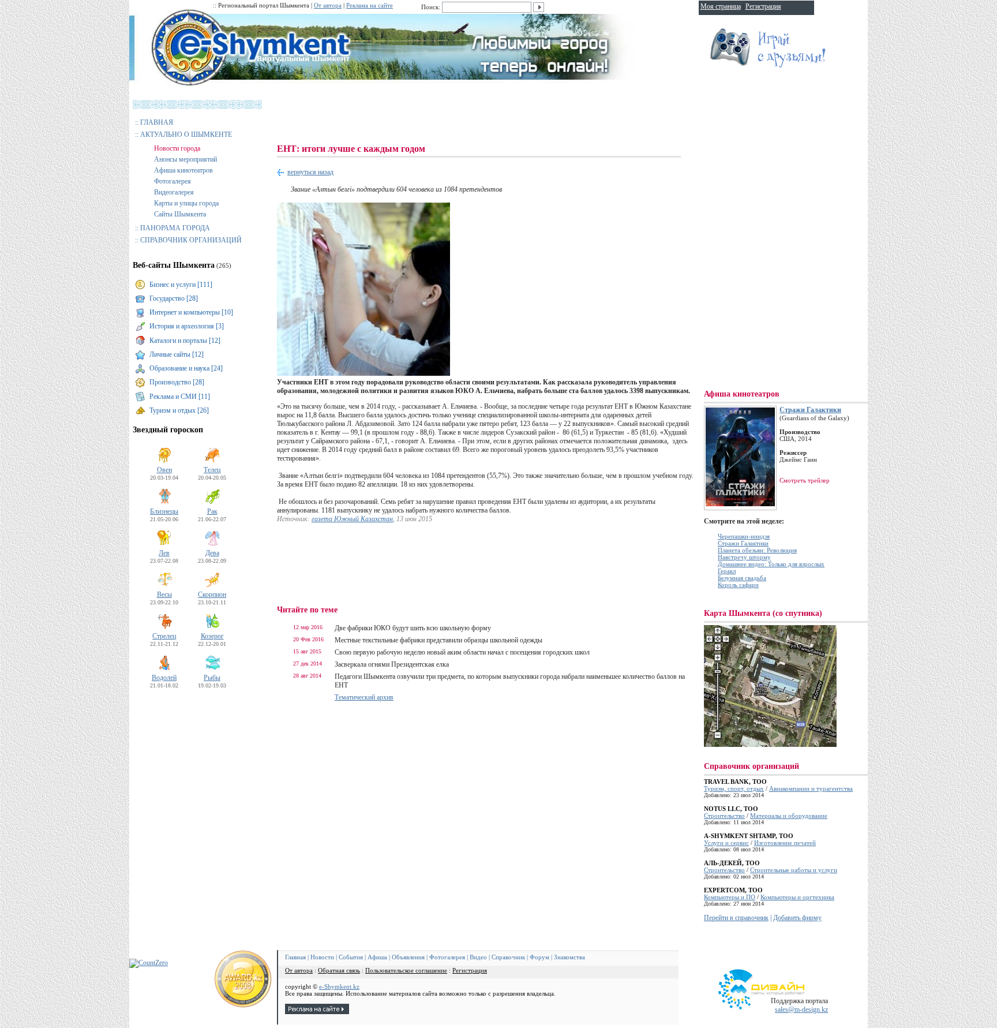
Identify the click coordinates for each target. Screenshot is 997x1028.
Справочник (508, 957)
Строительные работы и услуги (793, 869)
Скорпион (212, 594)
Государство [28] (173, 298)
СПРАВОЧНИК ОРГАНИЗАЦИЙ (191, 240)
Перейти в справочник (736, 918)
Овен (164, 470)
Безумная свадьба (742, 577)
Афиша (377, 957)
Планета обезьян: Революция (757, 550)
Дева (212, 553)
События (351, 957)
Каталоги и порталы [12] (184, 341)
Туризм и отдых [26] (179, 410)
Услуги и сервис (726, 842)
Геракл (727, 570)
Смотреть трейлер (804, 480)
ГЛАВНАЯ (156, 122)
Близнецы (164, 511)
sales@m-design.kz (801, 1009)
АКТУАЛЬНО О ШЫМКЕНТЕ (186, 134)
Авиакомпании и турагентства (811, 788)
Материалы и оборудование (788, 815)
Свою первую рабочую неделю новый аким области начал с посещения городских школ (462, 652)
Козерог (212, 636)
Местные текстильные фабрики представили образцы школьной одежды (438, 640)
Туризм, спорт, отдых (734, 788)
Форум (539, 957)
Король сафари (738, 584)
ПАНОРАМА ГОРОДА (175, 228)
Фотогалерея (172, 181)
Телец (212, 470)
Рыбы (212, 678)
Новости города (177, 148)
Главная (295, 957)
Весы (164, 594)
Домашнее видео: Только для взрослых (771, 563)
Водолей (164, 678)
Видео (478, 957)
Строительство (724, 815)
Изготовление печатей (785, 842)
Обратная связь (339, 970)
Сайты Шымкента (180, 214)
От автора (328, 5)
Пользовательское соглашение (406, 970)
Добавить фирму (797, 918)
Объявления (408, 957)
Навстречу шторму (744, 557)
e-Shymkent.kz (339, 986)
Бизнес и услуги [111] (180, 285)
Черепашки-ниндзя (744, 536)
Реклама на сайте (369, 5)
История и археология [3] (186, 326)
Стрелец (164, 636)
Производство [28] (176, 382)
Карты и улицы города (186, 203)
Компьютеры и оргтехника (797, 897)
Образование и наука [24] (186, 368)
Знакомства (569, 957)
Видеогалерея (174, 192)
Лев (164, 553)
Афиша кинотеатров (183, 170)
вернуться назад (310, 172)
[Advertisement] (487, 115)
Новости (322, 957)
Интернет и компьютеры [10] (191, 312)
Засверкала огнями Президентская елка (392, 664)
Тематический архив (364, 697)
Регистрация (469, 970)
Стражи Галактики (810, 410)
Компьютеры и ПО (729, 897)
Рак (212, 511)
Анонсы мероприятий (185, 159)
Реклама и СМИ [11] (179, 396)
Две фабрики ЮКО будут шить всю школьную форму (413, 628)
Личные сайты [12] (176, 354)
